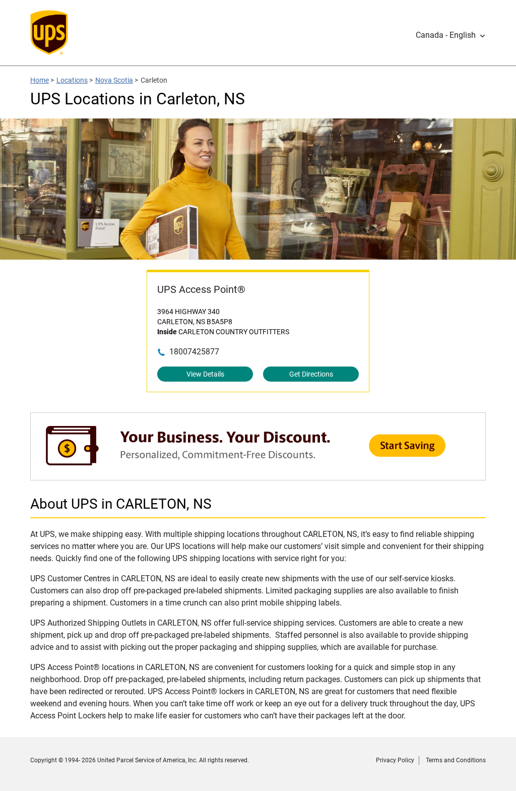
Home (39, 80)
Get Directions (311, 374)
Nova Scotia (114, 80)
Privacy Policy (395, 760)
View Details (205, 374)
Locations (72, 80)
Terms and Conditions (456, 760)
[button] (451, 35)
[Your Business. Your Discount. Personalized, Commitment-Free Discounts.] (258, 475)
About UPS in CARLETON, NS (121, 504)
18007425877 (194, 351)
